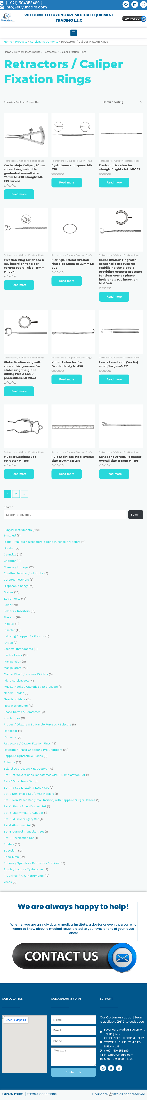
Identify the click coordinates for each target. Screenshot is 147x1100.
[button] (73, 33)
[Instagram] (143, 4)
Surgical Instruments (27, 51)
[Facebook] (125, 4)
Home (7, 51)
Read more (19, 194)
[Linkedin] (134, 4)
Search (8, 507)
